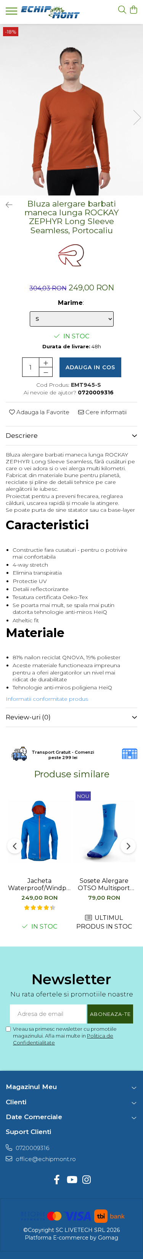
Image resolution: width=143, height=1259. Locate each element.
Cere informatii (105, 412)
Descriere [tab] (22, 435)
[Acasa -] (50, 12)
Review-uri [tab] (28, 717)
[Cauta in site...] (122, 10)
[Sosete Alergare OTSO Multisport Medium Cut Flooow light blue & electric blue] (103, 830)
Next (137, 117)
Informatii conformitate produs (47, 698)
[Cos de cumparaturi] (133, 10)
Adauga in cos (90, 367)
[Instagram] (86, 1180)
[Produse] (12, 13)
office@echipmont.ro (45, 1159)
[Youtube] (71, 1180)
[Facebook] (56, 1180)
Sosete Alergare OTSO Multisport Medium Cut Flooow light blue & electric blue (104, 884)
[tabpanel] (71, 109)
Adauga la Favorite (42, 412)
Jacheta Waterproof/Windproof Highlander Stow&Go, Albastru (39, 884)
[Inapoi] (5, 205)
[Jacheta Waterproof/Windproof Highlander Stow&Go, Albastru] (39, 830)
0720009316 (31, 1148)
